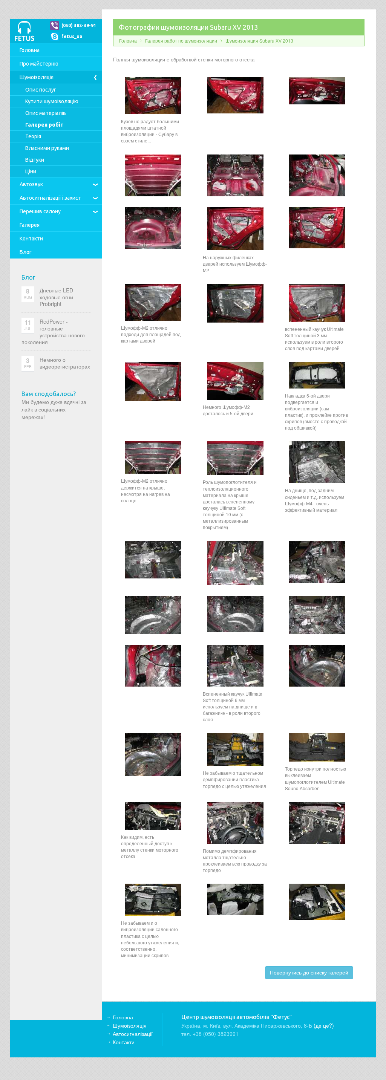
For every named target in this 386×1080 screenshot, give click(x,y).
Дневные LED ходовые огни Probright (56, 296)
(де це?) (324, 1025)
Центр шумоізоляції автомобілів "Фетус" (24, 31)
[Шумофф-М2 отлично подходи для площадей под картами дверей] (153, 301)
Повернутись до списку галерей (309, 972)
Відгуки (34, 160)
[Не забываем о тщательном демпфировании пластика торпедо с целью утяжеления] (235, 748)
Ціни (30, 171)
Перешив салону (40, 211)
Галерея (30, 225)
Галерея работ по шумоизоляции (181, 40)
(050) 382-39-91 (78, 25)
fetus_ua (72, 36)
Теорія (33, 136)
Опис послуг (40, 90)
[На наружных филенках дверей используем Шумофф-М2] (235, 227)
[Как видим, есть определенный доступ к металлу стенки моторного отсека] (153, 814)
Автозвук (31, 184)
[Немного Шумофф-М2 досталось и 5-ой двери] (235, 380)
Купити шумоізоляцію (51, 101)
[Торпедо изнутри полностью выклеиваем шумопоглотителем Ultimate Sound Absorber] (317, 746)
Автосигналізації (50, 198)
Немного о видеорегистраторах (65, 363)
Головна (30, 50)
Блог (26, 252)
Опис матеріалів (45, 113)
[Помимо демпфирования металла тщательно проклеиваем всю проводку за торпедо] (235, 822)
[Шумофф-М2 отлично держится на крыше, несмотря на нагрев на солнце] (153, 456)
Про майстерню (39, 64)
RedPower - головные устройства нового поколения (53, 332)
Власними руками (47, 148)
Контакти (31, 239)
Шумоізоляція (37, 77)
